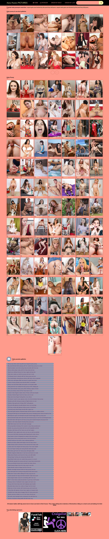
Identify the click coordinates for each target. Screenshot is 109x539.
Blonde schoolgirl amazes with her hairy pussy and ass (21, 469)
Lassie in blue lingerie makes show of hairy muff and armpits (23, 392)
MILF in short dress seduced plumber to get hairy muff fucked (23, 479)
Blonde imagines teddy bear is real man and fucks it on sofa (23, 453)
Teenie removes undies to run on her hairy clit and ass (21, 494)
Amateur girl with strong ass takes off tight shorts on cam (22, 401)
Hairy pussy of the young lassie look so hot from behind (22, 438)
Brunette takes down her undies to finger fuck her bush (22, 486)
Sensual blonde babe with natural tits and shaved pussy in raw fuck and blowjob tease (29, 417)
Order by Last (70, 2)
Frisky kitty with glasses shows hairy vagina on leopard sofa (23, 490)
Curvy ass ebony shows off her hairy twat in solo (20, 390)
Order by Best (56, 2)
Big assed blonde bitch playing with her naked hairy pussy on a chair (25, 366)
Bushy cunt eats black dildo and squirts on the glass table (22, 384)
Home (36, 2)
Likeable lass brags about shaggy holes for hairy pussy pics (23, 492)
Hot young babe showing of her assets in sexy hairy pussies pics (24, 426)
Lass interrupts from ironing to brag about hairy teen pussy (22, 471)
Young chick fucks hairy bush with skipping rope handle (22, 484)
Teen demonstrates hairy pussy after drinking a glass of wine (23, 388)
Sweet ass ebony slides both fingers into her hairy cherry (22, 442)
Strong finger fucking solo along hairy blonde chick (20, 457)
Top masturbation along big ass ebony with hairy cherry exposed (24, 378)
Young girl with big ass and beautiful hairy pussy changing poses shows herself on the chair (31, 413)
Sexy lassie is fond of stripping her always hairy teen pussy (22, 436)
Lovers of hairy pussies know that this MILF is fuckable (21, 382)
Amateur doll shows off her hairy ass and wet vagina (21, 430)
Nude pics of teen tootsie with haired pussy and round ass (22, 488)
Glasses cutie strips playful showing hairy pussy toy (21, 421)
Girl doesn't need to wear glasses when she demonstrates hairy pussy (25, 399)
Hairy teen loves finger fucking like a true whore (20, 397)
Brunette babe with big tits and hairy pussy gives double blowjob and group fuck (28, 419)
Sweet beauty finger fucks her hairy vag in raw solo (21, 465)
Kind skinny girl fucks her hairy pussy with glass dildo (21, 450)
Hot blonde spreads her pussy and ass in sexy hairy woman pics (24, 461)
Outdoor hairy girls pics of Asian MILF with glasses (20, 403)
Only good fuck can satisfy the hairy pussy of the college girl (23, 386)
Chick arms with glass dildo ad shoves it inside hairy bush (22, 380)
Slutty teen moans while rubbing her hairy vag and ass (21, 473)
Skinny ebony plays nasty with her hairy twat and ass (21, 370)
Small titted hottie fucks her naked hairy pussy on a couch (22, 459)
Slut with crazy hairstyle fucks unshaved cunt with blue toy (22, 496)
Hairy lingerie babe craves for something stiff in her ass (22, 477)
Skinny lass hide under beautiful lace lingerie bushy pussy (22, 363)
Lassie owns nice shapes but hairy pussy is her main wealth (23, 446)
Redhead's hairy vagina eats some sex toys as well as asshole (23, 432)
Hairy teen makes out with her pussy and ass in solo (21, 374)
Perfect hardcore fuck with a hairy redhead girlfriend (21, 440)
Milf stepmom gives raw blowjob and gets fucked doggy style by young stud (27, 415)
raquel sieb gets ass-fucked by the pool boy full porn (72, 7)
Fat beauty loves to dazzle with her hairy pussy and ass (22, 376)
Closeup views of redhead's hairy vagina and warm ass (22, 482)
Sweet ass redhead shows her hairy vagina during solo (21, 372)
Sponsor (44, 2)
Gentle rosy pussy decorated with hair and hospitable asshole (23, 428)
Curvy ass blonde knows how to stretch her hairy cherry (22, 463)
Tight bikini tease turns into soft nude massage (19, 424)
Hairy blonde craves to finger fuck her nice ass (19, 467)
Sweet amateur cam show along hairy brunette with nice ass (23, 368)
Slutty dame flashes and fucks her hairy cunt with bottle (22, 455)
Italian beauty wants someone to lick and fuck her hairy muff (23, 444)
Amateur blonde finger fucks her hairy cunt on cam (20, 395)
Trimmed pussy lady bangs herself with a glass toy (20, 409)
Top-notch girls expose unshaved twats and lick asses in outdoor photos (26, 411)
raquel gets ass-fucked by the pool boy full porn (41, 7)
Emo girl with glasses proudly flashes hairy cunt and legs (22, 405)
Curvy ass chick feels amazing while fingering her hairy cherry (23, 434)
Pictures (17, 3)
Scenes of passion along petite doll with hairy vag (20, 498)
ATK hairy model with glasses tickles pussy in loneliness (22, 407)
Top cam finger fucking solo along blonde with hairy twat (22, 448)
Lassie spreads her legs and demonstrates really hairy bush (23, 475)
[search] (101, 3)
